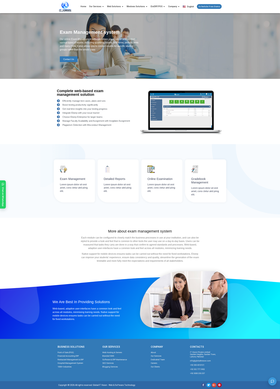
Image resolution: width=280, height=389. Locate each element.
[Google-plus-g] (214, 385)
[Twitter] (208, 385)
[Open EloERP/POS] (164, 6)
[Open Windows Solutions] (147, 6)
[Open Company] (179, 6)
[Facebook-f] (203, 385)
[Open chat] (272, 381)
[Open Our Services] (103, 6)
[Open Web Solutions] (123, 6)
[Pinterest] (219, 385)
